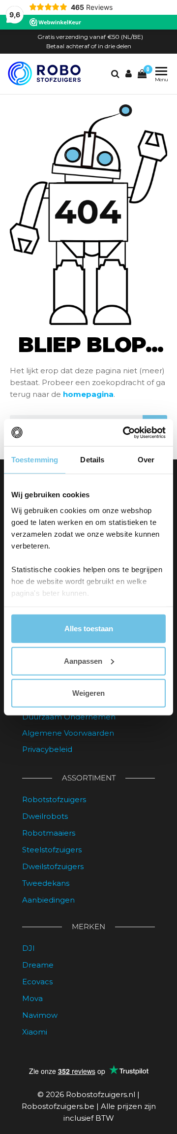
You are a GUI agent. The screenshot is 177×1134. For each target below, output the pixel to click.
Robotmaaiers (48, 833)
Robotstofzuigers (54, 799)
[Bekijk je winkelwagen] (142, 73)
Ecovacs (37, 981)
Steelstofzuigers (52, 849)
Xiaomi (34, 1032)
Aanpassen (83, 660)
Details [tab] (92, 459)
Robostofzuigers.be (58, 1106)
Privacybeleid (47, 749)
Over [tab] (146, 459)
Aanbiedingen (48, 900)
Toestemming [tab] (34, 459)
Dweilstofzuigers (53, 866)
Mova (32, 998)
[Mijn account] (128, 73)
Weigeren (88, 693)
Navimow (40, 1015)
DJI (28, 948)
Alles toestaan (88, 628)
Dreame (38, 965)
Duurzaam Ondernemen (69, 716)
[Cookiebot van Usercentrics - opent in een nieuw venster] (125, 432)
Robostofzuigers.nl (100, 1094)
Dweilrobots (45, 816)
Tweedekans (45, 883)
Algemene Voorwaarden (68, 733)
